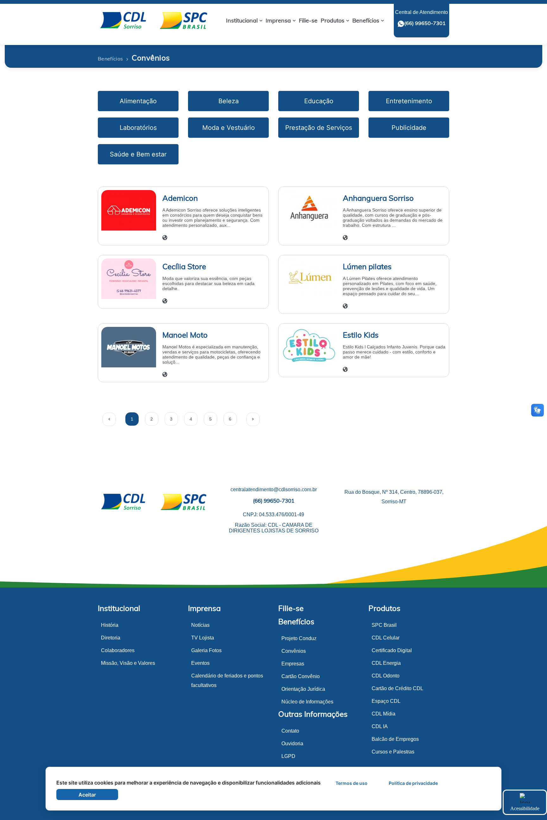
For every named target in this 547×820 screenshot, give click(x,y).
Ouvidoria (292, 743)
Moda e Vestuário (228, 127)
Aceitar (87, 794)
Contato (290, 731)
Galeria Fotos (206, 650)
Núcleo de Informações (307, 701)
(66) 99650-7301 (425, 23)
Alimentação (138, 101)
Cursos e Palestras (393, 751)
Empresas (292, 663)
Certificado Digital (392, 650)
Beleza (228, 101)
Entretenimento (409, 101)
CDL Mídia (383, 713)
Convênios (293, 651)
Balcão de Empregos (395, 739)
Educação (318, 101)
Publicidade (409, 127)
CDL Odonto (385, 675)
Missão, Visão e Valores (128, 663)
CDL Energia (386, 663)
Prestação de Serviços (318, 127)
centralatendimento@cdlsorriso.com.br (273, 489)
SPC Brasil (384, 625)
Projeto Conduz (299, 638)
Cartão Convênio (300, 676)
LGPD (288, 756)
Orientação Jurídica (303, 689)
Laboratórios (138, 127)
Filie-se (291, 608)
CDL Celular (385, 637)
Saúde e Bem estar (138, 154)
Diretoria (110, 637)
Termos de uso (352, 783)
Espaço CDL (386, 701)
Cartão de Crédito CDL (397, 688)
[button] (244, 20)
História (109, 625)
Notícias (200, 625)
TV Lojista (202, 637)
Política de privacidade (413, 783)
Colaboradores (118, 650)
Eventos (200, 663)
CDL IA (380, 726)
